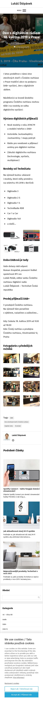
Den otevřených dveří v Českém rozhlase (16, 422)
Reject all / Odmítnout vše (21, 689)
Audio (5, 620)
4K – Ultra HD (7, 615)
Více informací (18, 677)
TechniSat (18, 426)
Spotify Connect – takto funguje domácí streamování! (21, 490)
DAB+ (11, 418)
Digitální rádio (9, 426)
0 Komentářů (22, 47)
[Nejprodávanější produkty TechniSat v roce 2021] (21, 555)
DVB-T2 (5, 629)
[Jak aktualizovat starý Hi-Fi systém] (21, 515)
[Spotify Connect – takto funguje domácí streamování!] (21, 473)
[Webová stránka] (13, 440)
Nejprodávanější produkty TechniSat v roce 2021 (20, 572)
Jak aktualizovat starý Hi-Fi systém (19, 531)
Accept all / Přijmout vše (21, 695)
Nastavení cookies (12, 683)
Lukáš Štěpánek (21, 3)
